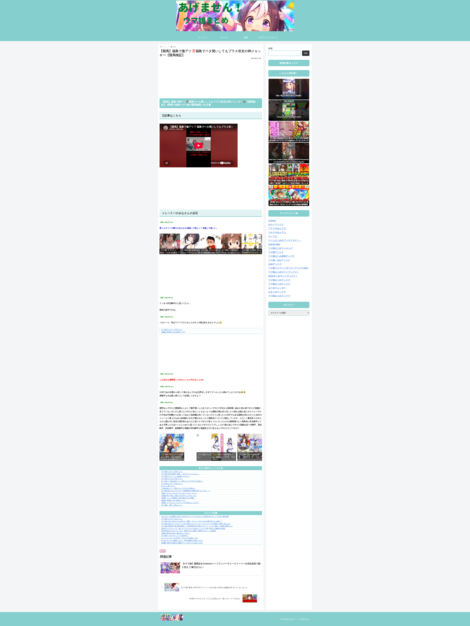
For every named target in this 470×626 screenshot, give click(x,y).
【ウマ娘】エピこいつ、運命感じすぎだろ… (175, 476)
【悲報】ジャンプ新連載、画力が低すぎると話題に (178, 498)
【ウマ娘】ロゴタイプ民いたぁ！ (172, 329)
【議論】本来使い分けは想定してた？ (173, 332)
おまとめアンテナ (277, 292)
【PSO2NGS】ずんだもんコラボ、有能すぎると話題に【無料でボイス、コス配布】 (188, 531)
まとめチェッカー (277, 288)
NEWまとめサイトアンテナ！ (283, 276)
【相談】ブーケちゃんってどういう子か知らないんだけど (180, 503)
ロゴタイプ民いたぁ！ (168, 486)
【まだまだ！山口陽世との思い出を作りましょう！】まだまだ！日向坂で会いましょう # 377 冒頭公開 (195, 516)
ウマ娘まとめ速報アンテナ (281, 256)
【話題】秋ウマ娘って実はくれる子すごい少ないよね (178, 495)
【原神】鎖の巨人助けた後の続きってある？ (175, 533)
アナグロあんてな (277, 228)
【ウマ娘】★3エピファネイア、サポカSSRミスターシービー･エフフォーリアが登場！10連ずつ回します (195, 524)
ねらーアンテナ (276, 224)
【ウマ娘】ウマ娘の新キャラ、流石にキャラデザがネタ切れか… (182, 481)
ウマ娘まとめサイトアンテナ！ (283, 272)
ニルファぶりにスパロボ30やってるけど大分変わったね (179, 538)
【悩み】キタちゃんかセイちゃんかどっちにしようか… (179, 493)
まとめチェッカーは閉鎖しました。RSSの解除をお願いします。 (182, 540)
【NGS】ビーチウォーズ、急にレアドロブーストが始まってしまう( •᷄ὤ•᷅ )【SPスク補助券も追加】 (193, 528)
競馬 (163, 551)
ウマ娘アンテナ (276, 252)
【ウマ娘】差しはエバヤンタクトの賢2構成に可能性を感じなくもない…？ (185, 491)
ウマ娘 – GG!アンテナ (279, 260)
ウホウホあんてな (277, 232)
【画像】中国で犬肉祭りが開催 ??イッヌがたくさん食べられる (182, 543)
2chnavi (272, 220)
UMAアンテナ (275, 264)
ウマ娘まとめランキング (280, 248)
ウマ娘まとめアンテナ (279, 280)
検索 (270, 48)
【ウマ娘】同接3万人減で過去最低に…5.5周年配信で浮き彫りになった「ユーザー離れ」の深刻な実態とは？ (197, 526)
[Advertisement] (210, 77)
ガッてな (272, 236)
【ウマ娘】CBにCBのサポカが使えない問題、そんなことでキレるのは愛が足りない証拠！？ (191, 521)
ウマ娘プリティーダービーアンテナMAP (288, 268)
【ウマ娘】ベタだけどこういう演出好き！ (175, 535)
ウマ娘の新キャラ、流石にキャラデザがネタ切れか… (178, 488)
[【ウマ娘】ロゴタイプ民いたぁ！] (198, 436)
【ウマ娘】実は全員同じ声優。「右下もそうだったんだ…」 (180, 474)
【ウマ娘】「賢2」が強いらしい (171, 505)
